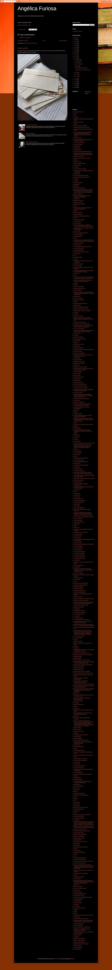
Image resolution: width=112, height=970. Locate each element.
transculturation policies (79, 908)
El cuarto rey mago (78, 316)
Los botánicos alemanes (80, 612)
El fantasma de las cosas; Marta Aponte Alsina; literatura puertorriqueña (83, 326)
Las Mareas (77, 560)
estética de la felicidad (79, 363)
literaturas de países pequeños (81, 600)
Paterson (76, 776)
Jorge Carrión (77, 495)
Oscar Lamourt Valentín (79, 765)
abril (76, 76)
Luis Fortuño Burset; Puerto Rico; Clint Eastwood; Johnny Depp (83, 622)
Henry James (77, 441)
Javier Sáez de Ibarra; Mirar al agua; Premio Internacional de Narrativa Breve (83, 473)
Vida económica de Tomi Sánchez (82, 927)
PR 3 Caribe (77, 805)
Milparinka (76, 716)
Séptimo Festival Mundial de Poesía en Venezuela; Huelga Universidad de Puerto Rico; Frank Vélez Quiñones (84, 882)
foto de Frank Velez (78, 382)
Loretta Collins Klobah (79, 610)
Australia (76, 180)
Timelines (76, 904)
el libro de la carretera (79, 328)
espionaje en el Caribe (79, 361)
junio (76, 74)
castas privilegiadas (78, 234)
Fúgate (75, 411)
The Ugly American (78, 899)
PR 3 (75, 800)
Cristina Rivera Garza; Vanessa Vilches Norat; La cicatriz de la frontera (83, 281)
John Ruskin (77, 493)
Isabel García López (78, 460)
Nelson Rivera (77, 736)
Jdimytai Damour (78, 482)
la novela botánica (78, 546)
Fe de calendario (78, 371)
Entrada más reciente (23, 40)
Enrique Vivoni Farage (79, 353)
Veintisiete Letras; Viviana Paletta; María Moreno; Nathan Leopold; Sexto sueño (83, 921)
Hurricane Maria (78, 452)
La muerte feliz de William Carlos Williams (84, 544)
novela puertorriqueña (79, 750)
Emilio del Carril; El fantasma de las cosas (84, 349)
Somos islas (77, 890)
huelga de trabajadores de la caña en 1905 (84, 443)
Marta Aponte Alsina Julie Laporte (82, 671)
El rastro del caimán (78, 337)
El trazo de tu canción (79, 344)
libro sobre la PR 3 (78, 577)
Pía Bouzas (76, 788)
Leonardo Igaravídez (79, 565)
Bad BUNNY (77, 184)
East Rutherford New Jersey (80, 303)
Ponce (75, 797)
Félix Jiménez (77, 375)
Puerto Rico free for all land (80, 829)
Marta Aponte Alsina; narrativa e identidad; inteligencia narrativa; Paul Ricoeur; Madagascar (84, 690)
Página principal (78, 31)
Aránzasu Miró (77, 165)
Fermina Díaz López (79, 377)
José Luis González (78, 502)
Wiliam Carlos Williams (79, 938)
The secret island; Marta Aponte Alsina (83, 897)
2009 (75, 85)
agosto (77, 66)
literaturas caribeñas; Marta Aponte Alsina (84, 598)
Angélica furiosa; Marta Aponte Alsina (83, 151)
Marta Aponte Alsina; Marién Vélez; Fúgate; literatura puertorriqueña (84, 686)
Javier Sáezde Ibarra (79, 480)
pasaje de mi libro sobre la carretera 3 (83, 774)
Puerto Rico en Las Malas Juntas (83, 70)
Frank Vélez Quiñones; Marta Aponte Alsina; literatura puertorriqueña (82, 404)
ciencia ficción (77, 253)
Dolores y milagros (78, 298)
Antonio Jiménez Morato (79, 163)
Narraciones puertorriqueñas (81, 734)
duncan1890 (57, 958)
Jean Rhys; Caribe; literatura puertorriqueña (81, 484)
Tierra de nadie (77, 900)
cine (75, 255)
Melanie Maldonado (78, 704)
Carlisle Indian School (79, 219)
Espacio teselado (78, 359)
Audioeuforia (77, 173)
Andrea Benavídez (78, 144)
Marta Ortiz (76, 693)
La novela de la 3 (78, 549)
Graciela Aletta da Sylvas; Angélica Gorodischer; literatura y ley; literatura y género (83, 431)
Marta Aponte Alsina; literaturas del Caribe (84, 684)
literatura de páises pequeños (81, 585)
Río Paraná (76, 845)
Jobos (75, 491)
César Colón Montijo (79, 248)
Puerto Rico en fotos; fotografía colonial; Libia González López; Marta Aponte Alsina (84, 826)
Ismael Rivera (77, 463)
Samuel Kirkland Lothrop (80, 857)
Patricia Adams (77, 777)
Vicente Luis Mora (78, 925)
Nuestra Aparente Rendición (80, 758)
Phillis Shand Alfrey (78, 786)
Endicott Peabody (78, 351)
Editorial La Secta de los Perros (81, 309)
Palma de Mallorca (78, 772)
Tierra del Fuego (78, 902)
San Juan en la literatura (80, 863)
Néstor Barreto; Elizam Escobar (81, 740)
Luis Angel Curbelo (78, 617)
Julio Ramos (77, 524)
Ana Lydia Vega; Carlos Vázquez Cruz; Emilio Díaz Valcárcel (83, 140)
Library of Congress (78, 573)
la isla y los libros (78, 542)
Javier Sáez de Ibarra (79, 470)
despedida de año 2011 (79, 288)
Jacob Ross (77, 467)
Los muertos (77, 616)
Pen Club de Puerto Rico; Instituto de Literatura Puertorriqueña (82, 782)
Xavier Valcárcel (78, 945)
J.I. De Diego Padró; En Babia (81, 465)
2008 (75, 87)
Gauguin (76, 426)
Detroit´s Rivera (77, 290)
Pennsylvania (77, 784)
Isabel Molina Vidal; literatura (81, 461)
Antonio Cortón (77, 161)
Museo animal (77, 729)
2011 (75, 81)
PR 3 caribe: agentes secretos (81, 807)
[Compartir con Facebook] (34, 29)
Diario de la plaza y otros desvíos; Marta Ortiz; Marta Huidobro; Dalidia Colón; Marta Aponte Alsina (84, 293)
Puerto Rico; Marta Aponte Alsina (82, 831)
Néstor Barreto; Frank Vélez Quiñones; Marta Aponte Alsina (83, 742)
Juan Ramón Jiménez (79, 522)
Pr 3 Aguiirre (77, 802)
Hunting (76, 449)
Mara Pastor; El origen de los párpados (83, 654)
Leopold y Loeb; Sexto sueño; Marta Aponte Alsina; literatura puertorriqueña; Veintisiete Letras (83, 570)
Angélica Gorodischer (79, 156)
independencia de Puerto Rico (81, 458)
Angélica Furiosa (37, 8)
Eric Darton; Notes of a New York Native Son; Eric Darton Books (83, 355)
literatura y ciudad (78, 597)
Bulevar (76, 217)
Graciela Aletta (77, 428)
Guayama (76, 439)
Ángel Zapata (77, 148)
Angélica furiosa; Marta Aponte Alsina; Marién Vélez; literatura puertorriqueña (83, 154)
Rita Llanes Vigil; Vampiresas (81, 847)
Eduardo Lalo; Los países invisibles (82, 310)
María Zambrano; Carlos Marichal (82, 660)
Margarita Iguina (78, 656)
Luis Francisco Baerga (79, 636)
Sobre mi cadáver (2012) (80, 888)
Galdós (75, 422)
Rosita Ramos (77, 850)
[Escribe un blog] (31, 29)
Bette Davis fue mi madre (32, 141)
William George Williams (80, 942)
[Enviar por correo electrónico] (29, 29)
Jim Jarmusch (77, 490)
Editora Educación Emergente (81, 307)
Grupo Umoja (77, 436)
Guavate (76, 437)
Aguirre (75, 123)
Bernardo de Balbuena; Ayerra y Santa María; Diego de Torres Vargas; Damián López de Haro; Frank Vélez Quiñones (83, 191)
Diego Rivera (77, 296)
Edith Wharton (77, 305)
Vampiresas (77, 917)
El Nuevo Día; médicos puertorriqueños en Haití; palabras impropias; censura (84, 331)
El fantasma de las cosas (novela (82, 323)
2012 (75, 79)
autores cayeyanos (78, 182)
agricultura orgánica (78, 122)
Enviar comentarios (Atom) (30, 43)
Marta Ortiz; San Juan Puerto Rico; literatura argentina (82, 698)
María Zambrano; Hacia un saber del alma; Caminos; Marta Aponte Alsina (84, 662)
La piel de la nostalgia (79, 553)
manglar (76, 646)
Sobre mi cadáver (78, 886)
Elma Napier (77, 346)
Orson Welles (77, 764)
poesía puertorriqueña (79, 793)
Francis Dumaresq (78, 392)
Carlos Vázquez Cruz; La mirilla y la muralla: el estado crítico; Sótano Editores (84, 225)
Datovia (76, 285)
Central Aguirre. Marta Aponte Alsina (82, 246)
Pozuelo (76, 798)
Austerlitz (76, 179)
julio (76, 72)
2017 (75, 50)
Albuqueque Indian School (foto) (81, 127)
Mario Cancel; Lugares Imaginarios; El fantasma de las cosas (83, 665)
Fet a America (77, 380)
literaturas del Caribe (79, 607)
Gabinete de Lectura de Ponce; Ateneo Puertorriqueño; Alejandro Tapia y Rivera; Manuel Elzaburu (84, 420)
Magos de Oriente (78, 641)
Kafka (75, 525)
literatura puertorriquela (79, 590)
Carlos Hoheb (77, 223)
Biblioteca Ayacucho (79, 200)
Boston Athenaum (78, 212)
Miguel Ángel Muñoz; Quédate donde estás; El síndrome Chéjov (83, 713)
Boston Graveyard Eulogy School (82, 216)
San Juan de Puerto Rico (80, 859)
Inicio (43, 40)
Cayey (75, 238)
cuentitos (76, 283)
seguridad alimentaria (79, 877)
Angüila (76, 160)
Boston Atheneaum (78, 214)
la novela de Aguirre (78, 547)
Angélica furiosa (78, 149)
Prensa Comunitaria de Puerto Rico (82, 814)
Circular (76, 259)
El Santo (76, 342)
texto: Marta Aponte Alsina (80, 893)
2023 (75, 37)
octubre (77, 62)
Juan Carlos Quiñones (79, 507)
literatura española (78, 588)
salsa (75, 856)
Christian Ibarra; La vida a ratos (81, 252)
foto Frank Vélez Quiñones (80, 384)
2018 (75, 48)
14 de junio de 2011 (78, 112)
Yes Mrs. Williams (78, 947)
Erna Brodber (77, 358)
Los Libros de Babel (78, 614)
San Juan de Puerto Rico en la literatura (83, 861)
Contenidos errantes (79, 264)
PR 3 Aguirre (77, 804)
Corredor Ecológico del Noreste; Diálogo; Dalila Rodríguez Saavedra (84, 271)
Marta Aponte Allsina (79, 667)
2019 (75, 46)
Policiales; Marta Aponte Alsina (81, 795)
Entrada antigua (63, 40)
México (75, 706)
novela (75, 748)
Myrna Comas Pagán (79, 731)
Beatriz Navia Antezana (79, 187)
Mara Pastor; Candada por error (81, 652)
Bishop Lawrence (78, 202)
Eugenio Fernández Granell (80, 367)
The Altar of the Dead (79, 895)
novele (75, 757)
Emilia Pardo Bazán (78, 347)
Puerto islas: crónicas (79, 816)
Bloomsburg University (79, 204)
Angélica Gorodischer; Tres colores (82, 158)
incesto (75, 456)
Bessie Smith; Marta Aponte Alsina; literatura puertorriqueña (82, 196)
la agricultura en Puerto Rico (81, 532)
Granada (76, 434)
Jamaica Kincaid (78, 468)
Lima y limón (77, 579)
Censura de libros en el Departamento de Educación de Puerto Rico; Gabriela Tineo (84, 240)
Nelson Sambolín (78, 738)
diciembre (77, 60)
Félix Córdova (77, 373)
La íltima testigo (77, 535)
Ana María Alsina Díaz (79, 142)
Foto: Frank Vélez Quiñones (80, 386)
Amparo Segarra (78, 137)
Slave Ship (76, 884)
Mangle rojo (77, 648)
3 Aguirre (76, 117)
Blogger (73, 958)
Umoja (75, 911)
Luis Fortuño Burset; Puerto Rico (81, 619)
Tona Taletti (76, 906)
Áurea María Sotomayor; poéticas (82, 177)
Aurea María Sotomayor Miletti (81, 175)
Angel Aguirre (77, 146)
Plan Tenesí (77, 789)
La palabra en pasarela (31, 124)
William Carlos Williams (79, 940)
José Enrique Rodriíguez (80, 500)
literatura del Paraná (79, 586)
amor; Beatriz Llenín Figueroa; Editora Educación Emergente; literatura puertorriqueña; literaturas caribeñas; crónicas (83, 134)
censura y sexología (78, 243)
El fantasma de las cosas (80, 322)
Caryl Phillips (77, 231)
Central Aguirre (77, 244)
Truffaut (76, 909)
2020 (75, 43)
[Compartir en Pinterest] (36, 29)
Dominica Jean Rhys (79, 300)
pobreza (76, 791)
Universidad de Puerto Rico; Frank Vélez (83, 915)
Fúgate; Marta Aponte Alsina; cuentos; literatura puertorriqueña (83, 416)
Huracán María (77, 451)
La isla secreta (77, 537)
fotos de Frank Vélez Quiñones (81, 387)
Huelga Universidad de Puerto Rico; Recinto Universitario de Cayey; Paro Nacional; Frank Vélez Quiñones (83, 446)
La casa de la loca (78, 534)
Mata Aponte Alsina (78, 701)
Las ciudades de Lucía (79, 558)
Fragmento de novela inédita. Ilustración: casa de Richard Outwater (83, 390)
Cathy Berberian (78, 236)
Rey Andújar (77, 843)
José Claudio (77, 497)
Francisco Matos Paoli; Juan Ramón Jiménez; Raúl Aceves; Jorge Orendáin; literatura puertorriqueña (83, 395)
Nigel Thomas (77, 745)
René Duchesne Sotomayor (80, 841)
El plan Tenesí (77, 333)
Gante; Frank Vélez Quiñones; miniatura (83, 424)
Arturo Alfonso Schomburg (80, 168)
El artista (76, 312)
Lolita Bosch (77, 608)
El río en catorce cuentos (80, 339)
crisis (75, 275)
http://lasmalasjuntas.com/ (24, 25)
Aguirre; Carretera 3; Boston (80, 125)
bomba (75, 206)
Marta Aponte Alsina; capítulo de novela (83, 673)
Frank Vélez (77, 400)
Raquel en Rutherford (79, 836)
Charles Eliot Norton (79, 250)
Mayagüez (76, 702)
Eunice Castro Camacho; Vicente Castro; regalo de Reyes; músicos (83, 369)
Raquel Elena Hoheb (79, 832)
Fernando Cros (77, 378)
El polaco (76, 335)
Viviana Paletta (77, 935)
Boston (75, 210)
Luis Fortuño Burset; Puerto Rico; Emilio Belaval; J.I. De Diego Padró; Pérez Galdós (84, 625)
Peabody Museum (78, 779)
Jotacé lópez (77, 506)
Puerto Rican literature (79, 818)
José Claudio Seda (78, 498)
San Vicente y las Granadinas (81, 873)
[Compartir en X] (33, 29)
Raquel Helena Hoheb (79, 838)
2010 (75, 83)
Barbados (76, 186)
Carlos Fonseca (77, 221)
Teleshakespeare (78, 892)
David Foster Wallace (79, 286)
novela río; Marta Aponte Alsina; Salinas (83, 755)
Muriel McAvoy (77, 727)
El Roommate (77, 340)
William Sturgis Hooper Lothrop (81, 943)
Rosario (76, 848)
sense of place (77, 878)
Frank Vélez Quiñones (79, 402)
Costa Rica (76, 273)
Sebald (75, 875)
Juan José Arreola (78, 518)
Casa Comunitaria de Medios (81, 232)
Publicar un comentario (25, 37)
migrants (76, 708)
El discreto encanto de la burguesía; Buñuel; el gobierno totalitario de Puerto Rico (83, 319)
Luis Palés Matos (78, 637)
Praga (75, 813)
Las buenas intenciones (79, 556)
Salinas (76, 854)
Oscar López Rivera (78, 767)
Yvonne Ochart (77, 949)
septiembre (78, 64)
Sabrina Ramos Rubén (79, 852)
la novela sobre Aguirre (79, 551)
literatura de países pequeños (81, 583)
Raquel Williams (78, 839)
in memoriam (77, 454)
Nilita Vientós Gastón (79, 746)
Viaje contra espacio (79, 923)
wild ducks (76, 936)
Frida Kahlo (76, 410)
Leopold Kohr (77, 567)
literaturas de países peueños (81, 605)
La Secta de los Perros (79, 555)
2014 (75, 56)
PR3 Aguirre (77, 811)
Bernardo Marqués (78, 194)
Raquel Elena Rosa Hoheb (80, 834)
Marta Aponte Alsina (78, 669)
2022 (75, 39)
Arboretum (76, 167)
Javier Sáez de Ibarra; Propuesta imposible (84, 478)
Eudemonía (76, 365)
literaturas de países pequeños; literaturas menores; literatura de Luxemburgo (84, 603)
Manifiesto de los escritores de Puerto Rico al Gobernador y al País (84, 650)
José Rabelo (77, 504)
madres (76, 639)
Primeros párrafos (23, 48)
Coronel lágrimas (78, 265)
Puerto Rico (77, 820)
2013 (75, 58)
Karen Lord (76, 527)
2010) (75, 113)
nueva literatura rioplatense (80, 760)
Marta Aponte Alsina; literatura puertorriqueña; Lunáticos (81, 681)
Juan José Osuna (78, 520)
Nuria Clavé (77, 762)
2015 (75, 54)
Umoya (75, 913)
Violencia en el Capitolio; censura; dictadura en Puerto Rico (82, 929)
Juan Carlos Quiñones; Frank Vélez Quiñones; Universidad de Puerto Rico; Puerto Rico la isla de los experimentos (83, 514)
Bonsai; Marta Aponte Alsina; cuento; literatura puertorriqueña (82, 208)
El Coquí (76, 314)
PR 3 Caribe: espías (78, 809)
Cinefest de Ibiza (78, 257)
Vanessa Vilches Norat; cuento (81, 918)
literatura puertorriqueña (79, 592)
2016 (75, 52)
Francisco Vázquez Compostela (81, 398)
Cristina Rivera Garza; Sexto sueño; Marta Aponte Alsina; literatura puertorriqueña (84, 278)
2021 (75, 41)
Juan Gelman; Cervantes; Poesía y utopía (84, 516)
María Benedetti (77, 658)
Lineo (75, 581)
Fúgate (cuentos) (78, 413)
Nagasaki (76, 733)
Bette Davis (76, 198)
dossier (75, 301)
